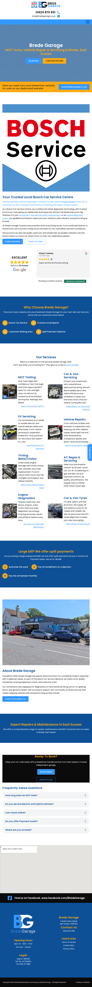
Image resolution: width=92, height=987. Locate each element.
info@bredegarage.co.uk (43, 16)
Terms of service (69, 942)
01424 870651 (72, 365)
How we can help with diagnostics (34, 526)
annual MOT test (27, 215)
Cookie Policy (68, 945)
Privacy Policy (68, 949)
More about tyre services (78, 524)
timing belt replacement (48, 215)
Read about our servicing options (78, 408)
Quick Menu (89, 453)
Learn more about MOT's (32, 406)
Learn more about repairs (77, 445)
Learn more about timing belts (32, 486)
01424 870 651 (45, 12)
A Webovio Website (83, 982)
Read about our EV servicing (35, 447)
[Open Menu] (88, 22)
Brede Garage (68, 201)
